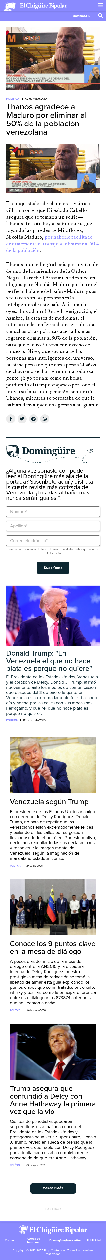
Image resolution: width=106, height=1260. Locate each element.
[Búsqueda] (100, 16)
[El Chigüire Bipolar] (35, 6)
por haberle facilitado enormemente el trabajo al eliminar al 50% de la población (52, 244)
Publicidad (94, 1240)
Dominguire (81, 16)
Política (12, 99)
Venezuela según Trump (49, 801)
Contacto (11, 1240)
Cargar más (53, 1188)
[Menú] (100, 5)
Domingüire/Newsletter (65, 1240)
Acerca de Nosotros (33, 1240)
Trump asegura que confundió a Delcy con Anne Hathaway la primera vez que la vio (53, 1100)
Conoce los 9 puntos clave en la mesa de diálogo (53, 947)
